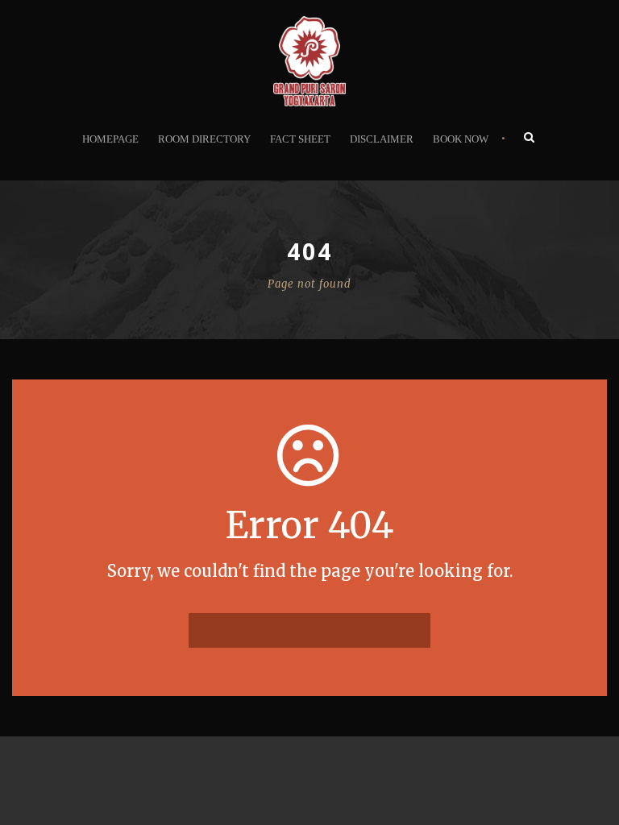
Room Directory (204, 139)
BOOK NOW (460, 139)
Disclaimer (381, 139)
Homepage (110, 139)
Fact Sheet (300, 139)
